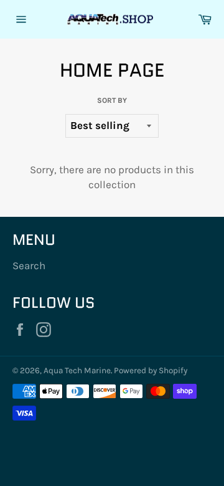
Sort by (112, 100)
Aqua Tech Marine (77, 370)
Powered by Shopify (150, 370)
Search (28, 265)
